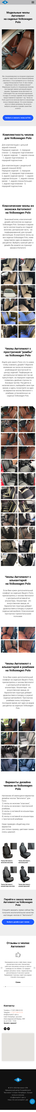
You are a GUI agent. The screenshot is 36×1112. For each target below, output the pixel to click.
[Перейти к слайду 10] (17, 988)
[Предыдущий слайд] (1, 969)
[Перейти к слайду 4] (8, 988)
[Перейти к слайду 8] (14, 988)
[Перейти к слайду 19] (30, 988)
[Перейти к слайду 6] (11, 988)
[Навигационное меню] (33, 2)
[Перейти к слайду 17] (27, 988)
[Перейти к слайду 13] (21, 988)
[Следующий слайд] (34, 969)
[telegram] (8, 1030)
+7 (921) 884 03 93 (16, 1014)
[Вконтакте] (5, 1030)
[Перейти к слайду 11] (18, 988)
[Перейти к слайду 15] (24, 988)
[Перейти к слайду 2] (5, 988)
